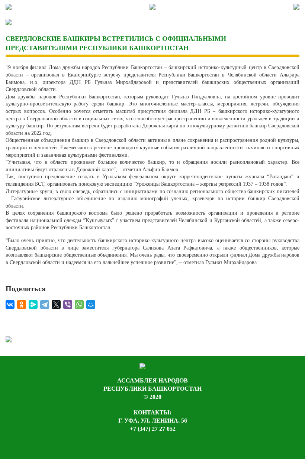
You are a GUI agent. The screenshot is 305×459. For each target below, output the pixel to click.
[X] (56, 304)
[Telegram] (44, 304)
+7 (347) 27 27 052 (153, 429)
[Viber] (67, 304)
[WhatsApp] (79, 304)
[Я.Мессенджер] (33, 304)
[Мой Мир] (90, 304)
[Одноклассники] (21, 304)
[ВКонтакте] (10, 304)
